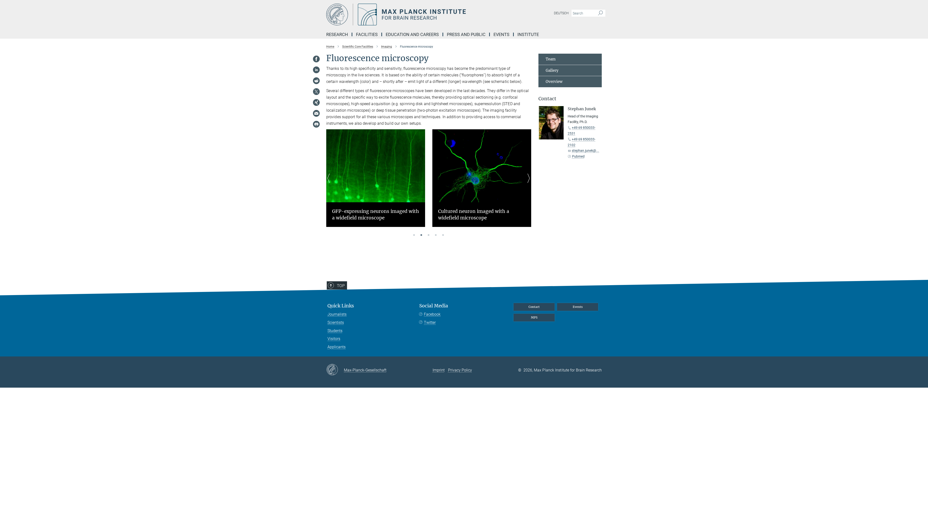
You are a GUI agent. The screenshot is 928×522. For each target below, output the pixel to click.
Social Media (433, 306)
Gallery (552, 70)
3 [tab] (428, 235)
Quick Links (340, 306)
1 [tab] (414, 235)
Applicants (336, 347)
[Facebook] (316, 59)
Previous (330, 184)
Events (578, 307)
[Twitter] (316, 91)
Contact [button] (547, 99)
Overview (554, 81)
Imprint (439, 370)
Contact (534, 307)
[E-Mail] (316, 113)
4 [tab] (436, 235)
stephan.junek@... (585, 150)
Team (551, 59)
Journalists (337, 314)
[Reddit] (316, 80)
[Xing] (316, 102)
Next (527, 184)
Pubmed (578, 156)
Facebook (432, 314)
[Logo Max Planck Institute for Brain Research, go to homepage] (417, 14)
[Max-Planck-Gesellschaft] (335, 370)
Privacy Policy (460, 370)
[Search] (600, 13)
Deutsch (561, 13)
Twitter (430, 322)
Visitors (333, 338)
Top (341, 285)
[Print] (316, 124)
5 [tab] (443, 235)
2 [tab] (421, 235)
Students (334, 330)
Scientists (335, 322)
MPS (534, 317)
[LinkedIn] (316, 69)
